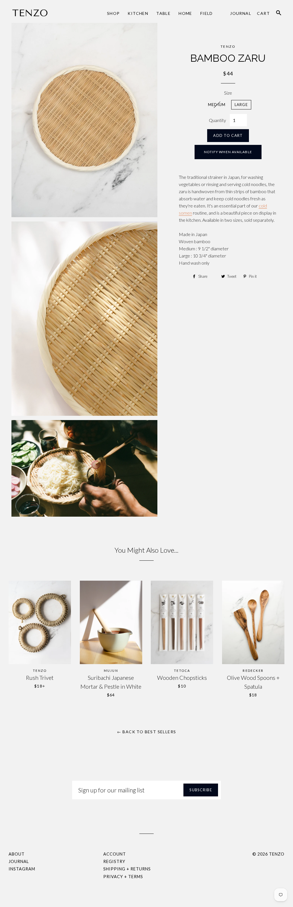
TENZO (276, 854)
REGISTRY (114, 861)
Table (163, 13)
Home (185, 13)
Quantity (217, 120)
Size (228, 92)
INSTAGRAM (22, 868)
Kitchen (138, 13)
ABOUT (17, 854)
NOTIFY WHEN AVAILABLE (228, 152)
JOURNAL (19, 861)
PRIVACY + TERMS (123, 876)
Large (241, 104)
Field (206, 13)
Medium (217, 104)
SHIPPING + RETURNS (127, 868)
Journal (240, 13)
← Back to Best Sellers (146, 731)
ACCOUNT (114, 854)
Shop (113, 13)
